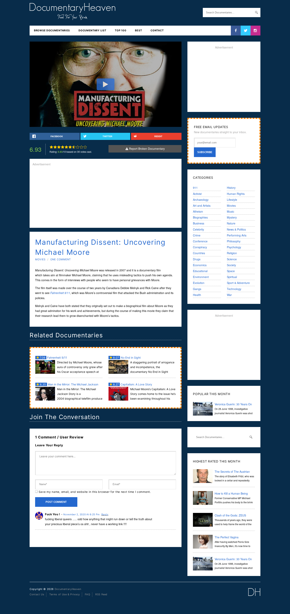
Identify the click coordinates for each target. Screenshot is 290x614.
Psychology (234, 247)
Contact (157, 30)
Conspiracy (200, 247)
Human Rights (236, 194)
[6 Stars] (70, 147)
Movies (40, 259)
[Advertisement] (106, 197)
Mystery (232, 217)
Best (138, 30)
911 (195, 188)
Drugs (196, 259)
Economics (200, 265)
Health (197, 295)
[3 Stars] (59, 147)
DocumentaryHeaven (68, 589)
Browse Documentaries (52, 30)
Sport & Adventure (238, 283)
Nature (231, 223)
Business (198, 223)
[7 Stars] (74, 147)
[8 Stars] (77, 147)
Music (230, 211)
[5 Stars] (66, 147)
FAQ (87, 594)
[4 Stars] (62, 147)
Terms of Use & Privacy (64, 594)
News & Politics (236, 229)
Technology (234, 289)
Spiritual (232, 277)
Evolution (198, 283)
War (229, 295)
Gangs (197, 289)
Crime (196, 235)
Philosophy (233, 241)
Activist (197, 194)
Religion (232, 253)
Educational (200, 271)
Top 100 (120, 30)
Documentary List (92, 30)
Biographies (200, 217)
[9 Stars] (81, 147)
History (231, 188)
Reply (105, 514)
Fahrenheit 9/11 (60, 293)
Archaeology (201, 200)
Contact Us (37, 594)
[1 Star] (51, 147)
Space (231, 271)
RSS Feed (101, 594)
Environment (201, 277)
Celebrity (198, 229)
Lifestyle (232, 200)
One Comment (60, 259)
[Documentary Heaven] (72, 17)
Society (231, 265)
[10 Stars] (85, 147)
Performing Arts (236, 235)
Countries (199, 253)
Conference (200, 241)
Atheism (198, 211)
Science (232, 259)
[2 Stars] (55, 147)
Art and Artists (201, 205)
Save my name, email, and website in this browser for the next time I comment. (95, 491)
